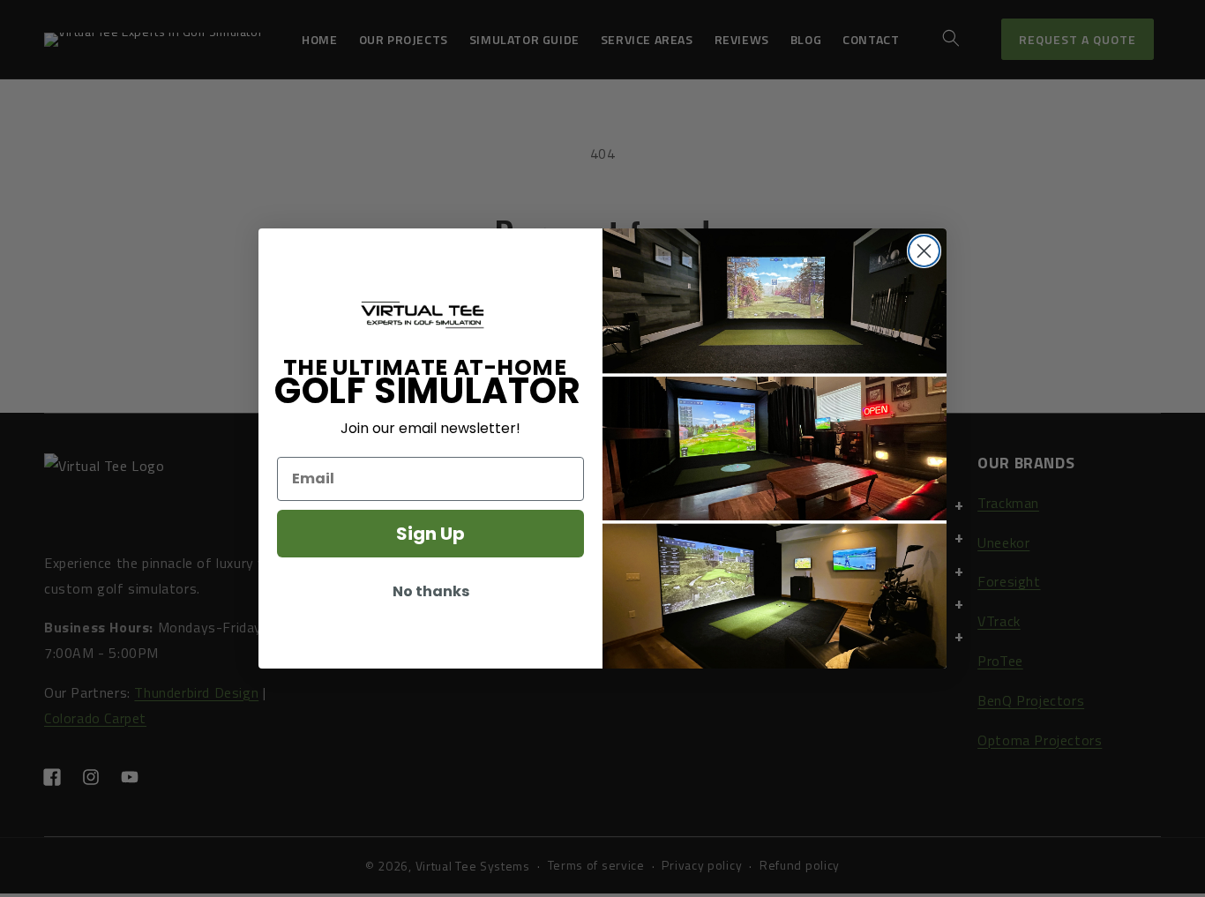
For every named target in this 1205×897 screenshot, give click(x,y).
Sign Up (430, 533)
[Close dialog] (924, 250)
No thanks (431, 591)
